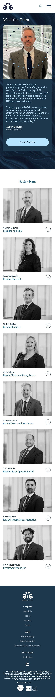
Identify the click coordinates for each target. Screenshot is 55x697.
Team (27, 616)
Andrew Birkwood (27, 211)
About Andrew (27, 142)
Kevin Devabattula (27, 548)
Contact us (28, 657)
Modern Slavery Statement (27, 646)
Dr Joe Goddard (27, 403)
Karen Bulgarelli (27, 259)
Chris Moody (27, 451)
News (27, 625)
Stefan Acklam (27, 307)
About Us (27, 611)
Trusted (27, 620)
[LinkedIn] (27, 664)
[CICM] (32, 688)
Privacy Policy (27, 636)
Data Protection (27, 641)
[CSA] (20, 687)
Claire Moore (27, 355)
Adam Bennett (27, 499)
